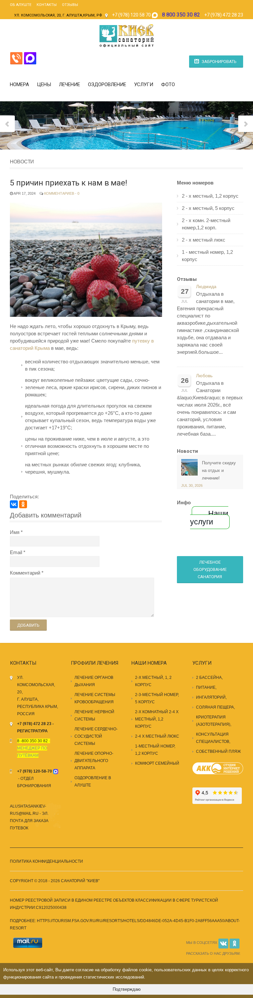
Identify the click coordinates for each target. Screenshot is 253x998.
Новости (187, 451)
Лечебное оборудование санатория (210, 569)
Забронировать (219, 61)
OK (234, 943)
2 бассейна (209, 677)
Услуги (143, 84)
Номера (19, 84)
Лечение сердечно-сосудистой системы (96, 736)
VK (223, 943)
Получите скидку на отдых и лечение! (219, 470)
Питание (205, 687)
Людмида (206, 286)
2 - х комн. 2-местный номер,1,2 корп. (206, 223)
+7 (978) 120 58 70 (131, 14)
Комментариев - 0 (61, 193)
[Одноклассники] (23, 504)
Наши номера (149, 663)
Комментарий (25, 573)
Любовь (204, 375)
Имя (14, 532)
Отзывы (70, 5)
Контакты (47, 5)
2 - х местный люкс (203, 240)
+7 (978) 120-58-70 (34, 771)
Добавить (28, 625)
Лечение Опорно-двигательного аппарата (93, 760)
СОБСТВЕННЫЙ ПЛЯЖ (218, 751)
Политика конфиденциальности (46, 861)
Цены (44, 84)
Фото (168, 84)
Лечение (69, 84)
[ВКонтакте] (14, 504)
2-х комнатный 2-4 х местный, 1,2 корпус (157, 719)
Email (16, 552)
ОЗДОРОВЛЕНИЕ (107, 84)
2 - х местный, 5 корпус (208, 208)
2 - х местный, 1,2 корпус (210, 196)
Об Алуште (20, 5)
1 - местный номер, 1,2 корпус (207, 255)
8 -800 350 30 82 (32, 741)
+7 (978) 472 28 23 (223, 14)
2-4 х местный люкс (157, 736)
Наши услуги (209, 517)
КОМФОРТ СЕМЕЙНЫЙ (157, 763)
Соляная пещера (215, 707)
